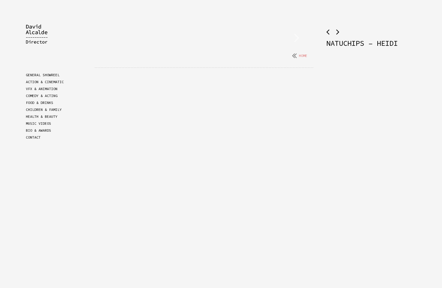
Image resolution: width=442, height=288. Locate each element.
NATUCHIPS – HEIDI (362, 43)
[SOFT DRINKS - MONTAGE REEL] (337, 32)
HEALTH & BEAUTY (41, 116)
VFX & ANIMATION (41, 88)
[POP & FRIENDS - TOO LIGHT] (329, 32)
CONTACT (33, 137)
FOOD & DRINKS (39, 102)
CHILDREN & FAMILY (44, 109)
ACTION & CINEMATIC (45, 82)
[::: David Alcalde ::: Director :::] (41, 39)
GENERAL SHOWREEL (43, 75)
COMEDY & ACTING (41, 95)
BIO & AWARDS (38, 130)
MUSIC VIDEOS (38, 123)
